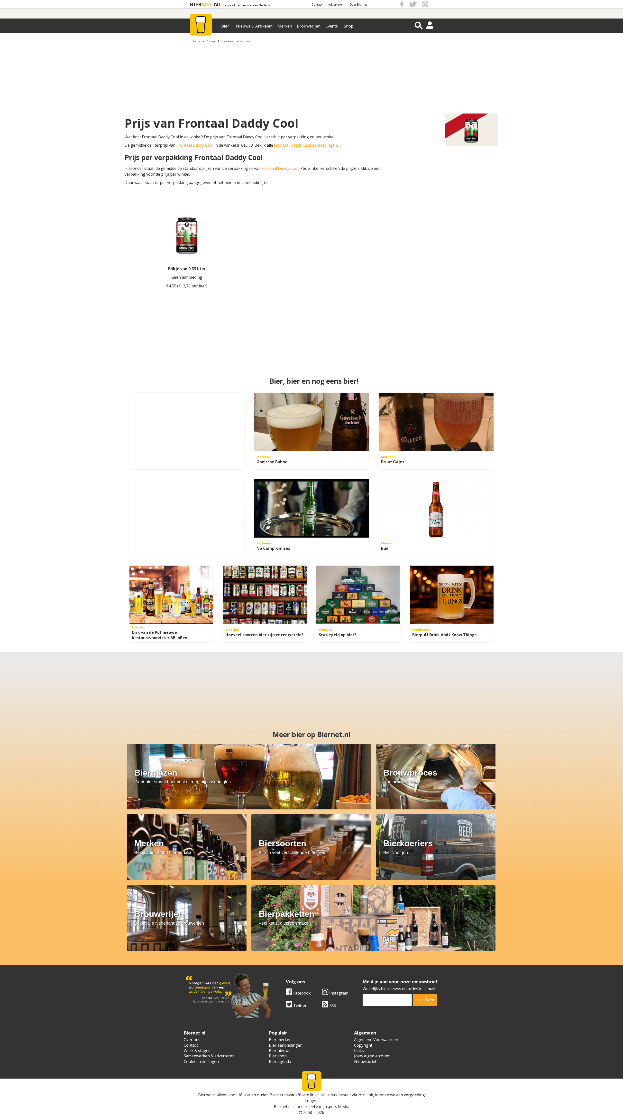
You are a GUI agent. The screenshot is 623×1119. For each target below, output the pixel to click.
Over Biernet (358, 4)
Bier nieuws (279, 1050)
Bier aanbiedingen (285, 1045)
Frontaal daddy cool (236, 41)
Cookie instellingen (201, 1061)
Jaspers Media (336, 1106)
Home (196, 41)
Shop (349, 26)
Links (359, 1050)
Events (331, 26)
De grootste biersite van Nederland (248, 5)
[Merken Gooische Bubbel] (311, 422)
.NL (216, 4)
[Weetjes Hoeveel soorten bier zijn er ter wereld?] (265, 595)
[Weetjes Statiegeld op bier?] (358, 595)
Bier (225, 26)
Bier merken (280, 1039)
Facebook (301, 993)
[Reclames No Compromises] (311, 508)
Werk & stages (197, 1050)
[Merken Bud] (436, 508)
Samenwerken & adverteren (209, 1056)
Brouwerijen (309, 26)
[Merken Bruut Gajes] (436, 422)
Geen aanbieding (186, 277)
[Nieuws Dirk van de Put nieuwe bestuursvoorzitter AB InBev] (171, 595)
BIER (196, 4)
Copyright (363, 1045)
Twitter (299, 1005)
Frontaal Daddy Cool (194, 145)
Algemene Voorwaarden (376, 1039)
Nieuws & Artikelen (254, 26)
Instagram (338, 993)
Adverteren (336, 4)
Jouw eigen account (372, 1056)
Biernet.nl (283, 1106)
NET (207, 4)
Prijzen (211, 41)
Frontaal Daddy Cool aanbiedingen (305, 145)
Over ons (192, 1039)
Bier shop (278, 1056)
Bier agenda (280, 1061)
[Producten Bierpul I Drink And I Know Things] (452, 595)
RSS (332, 1005)
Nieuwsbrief (365, 1061)
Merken (284, 26)
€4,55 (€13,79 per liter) (186, 286)
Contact (317, 4)
